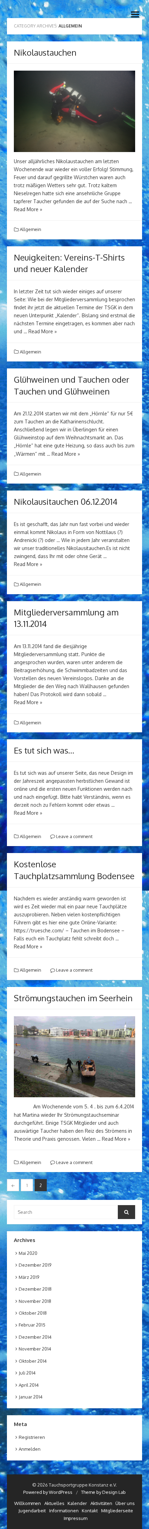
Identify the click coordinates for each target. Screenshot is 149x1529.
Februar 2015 (32, 1325)
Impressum (75, 1518)
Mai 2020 (28, 1253)
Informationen (64, 1510)
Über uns (125, 1503)
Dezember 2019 (35, 1265)
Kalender (77, 1503)
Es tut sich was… (44, 750)
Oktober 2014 (33, 1361)
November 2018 (35, 1301)
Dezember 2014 (35, 1337)
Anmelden (30, 1449)
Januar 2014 (31, 1397)
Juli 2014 (27, 1373)
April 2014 (29, 1385)
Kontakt (90, 1510)
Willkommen (27, 1503)
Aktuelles (54, 1503)
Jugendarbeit (32, 1510)
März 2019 (29, 1277)
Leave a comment (74, 836)
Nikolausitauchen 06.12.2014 (65, 501)
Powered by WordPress (47, 1492)
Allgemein (30, 229)
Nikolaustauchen (45, 52)
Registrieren (32, 1437)
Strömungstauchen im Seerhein (73, 998)
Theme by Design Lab (103, 1492)
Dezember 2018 (35, 1289)
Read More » (28, 209)
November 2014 (35, 1349)
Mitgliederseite (117, 1510)
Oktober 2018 (33, 1313)
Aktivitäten (101, 1503)
